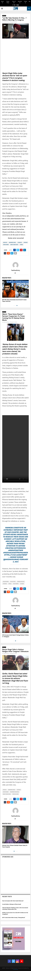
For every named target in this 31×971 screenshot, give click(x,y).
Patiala (10, 583)
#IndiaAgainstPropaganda (15, 553)
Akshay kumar (6, 581)
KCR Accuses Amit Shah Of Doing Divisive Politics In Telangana (15, 635)
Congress (20, 242)
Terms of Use (14, 2)
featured (25, 242)
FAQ (29, 1)
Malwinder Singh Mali (14, 791)
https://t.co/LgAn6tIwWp (15, 555)
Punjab (21, 244)
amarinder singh (12, 242)
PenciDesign (15, 969)
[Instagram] (17, 961)
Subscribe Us (20, 2)
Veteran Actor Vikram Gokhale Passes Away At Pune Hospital (14, 846)
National (4, 15)
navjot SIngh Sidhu (14, 244)
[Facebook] (9, 961)
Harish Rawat (6, 244)
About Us (2, 2)
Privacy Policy (7, 2)
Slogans (22, 583)
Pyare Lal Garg (15, 794)
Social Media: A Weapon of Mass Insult (11, 904)
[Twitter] (13, 961)
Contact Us (25, 2)
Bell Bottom (12, 581)
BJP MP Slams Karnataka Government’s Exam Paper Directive (14, 300)
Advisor (4, 789)
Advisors (5, 242)
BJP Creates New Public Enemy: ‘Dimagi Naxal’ (13, 917)
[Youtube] (21, 961)
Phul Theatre (15, 583)
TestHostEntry (6, 22)
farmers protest (20, 581)
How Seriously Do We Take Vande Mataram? (13, 900)
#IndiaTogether (15, 550)
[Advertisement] (15, 56)
